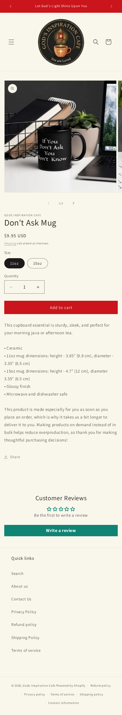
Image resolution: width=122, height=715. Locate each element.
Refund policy (24, 624)
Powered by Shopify (70, 685)
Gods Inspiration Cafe (39, 685)
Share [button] (15, 456)
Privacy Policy (23, 611)
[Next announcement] (111, 6)
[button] (11, 42)
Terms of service (26, 650)
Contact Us (21, 599)
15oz (37, 263)
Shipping (10, 243)
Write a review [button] (61, 530)
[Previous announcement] (10, 6)
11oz (14, 263)
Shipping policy (91, 694)
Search (17, 573)
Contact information (63, 703)
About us (19, 586)
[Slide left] (48, 203)
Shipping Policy (25, 637)
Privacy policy (34, 694)
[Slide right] (73, 203)
